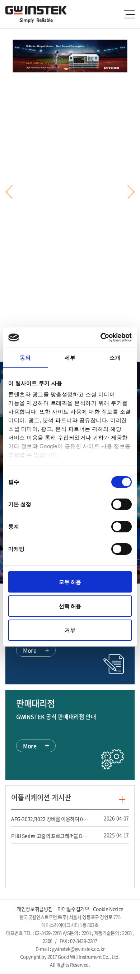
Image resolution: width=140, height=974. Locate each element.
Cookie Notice (108, 908)
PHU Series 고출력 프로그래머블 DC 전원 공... (50, 835)
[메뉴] (129, 14)
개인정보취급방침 (35, 908)
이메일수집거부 (73, 908)
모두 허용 (70, 582)
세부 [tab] (70, 357)
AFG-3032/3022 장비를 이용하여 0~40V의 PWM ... (50, 818)
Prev (9, 192)
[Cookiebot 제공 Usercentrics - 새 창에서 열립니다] (101, 337)
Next (131, 192)
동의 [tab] (25, 357)
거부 (70, 630)
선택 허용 (70, 606)
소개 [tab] (114, 357)
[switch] (121, 504)
